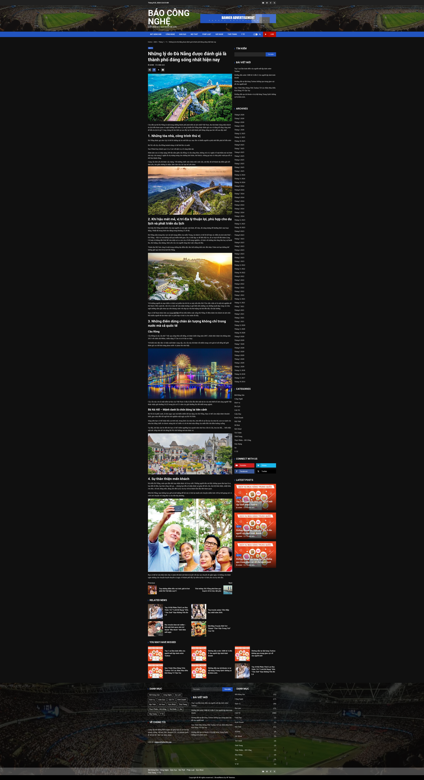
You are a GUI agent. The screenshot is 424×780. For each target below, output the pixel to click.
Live (272, 34)
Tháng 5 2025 (239, 156)
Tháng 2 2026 (239, 126)
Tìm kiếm (241, 48)
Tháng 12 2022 (239, 265)
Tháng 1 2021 (239, 321)
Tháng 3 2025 (239, 164)
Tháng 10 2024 (239, 182)
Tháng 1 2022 (239, 295)
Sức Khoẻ (219, 34)
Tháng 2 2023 (239, 257)
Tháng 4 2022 (239, 284)
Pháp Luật (206, 34)
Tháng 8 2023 (239, 235)
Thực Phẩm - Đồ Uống (157, 709)
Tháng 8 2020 (239, 340)
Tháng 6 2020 (239, 348)
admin (152, 65)
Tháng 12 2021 (239, 299)
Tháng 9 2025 (239, 145)
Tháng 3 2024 (239, 209)
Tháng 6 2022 (239, 276)
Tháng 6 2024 (239, 197)
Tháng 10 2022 (239, 273)
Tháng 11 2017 (239, 378)
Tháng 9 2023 (239, 231)
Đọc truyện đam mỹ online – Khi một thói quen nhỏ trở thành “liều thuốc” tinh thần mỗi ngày (155, 628)
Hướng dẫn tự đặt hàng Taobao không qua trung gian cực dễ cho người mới (242, 653)
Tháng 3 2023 (239, 254)
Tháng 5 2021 (239, 314)
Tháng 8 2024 (239, 190)
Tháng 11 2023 (239, 224)
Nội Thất (194, 34)
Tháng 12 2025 (239, 133)
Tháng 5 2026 (239, 118)
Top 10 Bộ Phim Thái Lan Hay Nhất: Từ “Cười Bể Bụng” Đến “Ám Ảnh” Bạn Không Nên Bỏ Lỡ (155, 611)
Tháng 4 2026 (239, 122)
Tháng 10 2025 (239, 141)
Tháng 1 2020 (239, 367)
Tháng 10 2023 (239, 227)
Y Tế (243, 34)
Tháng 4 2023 (239, 250)
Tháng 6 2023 (239, 242)
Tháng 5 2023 (239, 246)
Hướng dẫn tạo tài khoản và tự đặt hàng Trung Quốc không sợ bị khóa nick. (198, 670)
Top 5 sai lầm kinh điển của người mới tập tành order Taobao (155, 653)
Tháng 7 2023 (239, 239)
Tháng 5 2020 (239, 351)
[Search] (260, 34)
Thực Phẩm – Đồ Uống (242, 440)
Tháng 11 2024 (239, 179)
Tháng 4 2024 (239, 205)
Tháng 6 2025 (239, 152)
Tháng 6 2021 (239, 310)
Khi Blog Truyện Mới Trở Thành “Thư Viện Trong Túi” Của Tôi (198, 628)
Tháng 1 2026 (239, 130)
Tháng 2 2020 (239, 363)
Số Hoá (237, 425)
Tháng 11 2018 (239, 370)
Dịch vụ (237, 403)
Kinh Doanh (238, 418)
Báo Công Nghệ (169, 17)
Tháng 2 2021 (239, 318)
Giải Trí (150, 48)
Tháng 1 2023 (239, 261)
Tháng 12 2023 (239, 220)
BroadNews (219, 777)
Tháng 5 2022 (239, 280)
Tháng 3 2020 (239, 359)
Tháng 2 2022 (239, 291)
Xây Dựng (238, 444)
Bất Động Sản (155, 34)
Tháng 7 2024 (239, 194)
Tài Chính (237, 433)
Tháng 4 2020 (239, 355)
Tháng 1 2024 (239, 216)
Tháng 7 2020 (239, 344)
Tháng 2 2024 (239, 212)
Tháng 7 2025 (239, 148)
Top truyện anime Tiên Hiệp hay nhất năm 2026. (198, 611)
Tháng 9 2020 (239, 336)
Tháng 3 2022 (239, 288)
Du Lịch (237, 406)
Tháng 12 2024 (239, 175)
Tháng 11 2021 (239, 303)
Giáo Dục (182, 34)
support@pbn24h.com (163, 742)
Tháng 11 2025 (239, 137)
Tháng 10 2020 (239, 333)
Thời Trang (232, 34)
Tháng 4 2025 (239, 160)
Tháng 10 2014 (239, 382)
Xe (235, 448)
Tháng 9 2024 (239, 186)
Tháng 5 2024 (239, 201)
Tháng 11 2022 (239, 269)
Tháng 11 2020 (239, 329)
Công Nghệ (170, 34)
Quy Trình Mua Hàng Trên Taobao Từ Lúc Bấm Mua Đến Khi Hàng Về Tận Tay (155, 670)
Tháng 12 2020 (239, 325)
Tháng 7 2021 (239, 306)
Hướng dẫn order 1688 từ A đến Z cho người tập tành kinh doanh (198, 653)
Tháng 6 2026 (239, 115)
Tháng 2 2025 (239, 167)
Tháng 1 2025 (239, 171)
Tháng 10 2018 (239, 374)
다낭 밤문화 (174, 313)
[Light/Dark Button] (255, 34)
